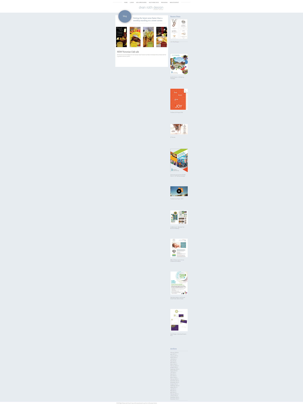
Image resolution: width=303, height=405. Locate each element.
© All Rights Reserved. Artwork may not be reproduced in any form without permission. (137, 403)
